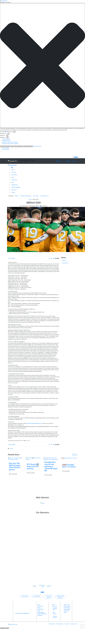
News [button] (12, 169)
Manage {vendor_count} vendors (10, 142)
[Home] (43, 168)
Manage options (6, 139)
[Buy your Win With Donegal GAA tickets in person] (16, 458)
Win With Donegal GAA (25, 195)
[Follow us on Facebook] (74, 157)
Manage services (6, 140)
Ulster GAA (66, 610)
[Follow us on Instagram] (76, 157)
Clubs (12, 177)
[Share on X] (51, 258)
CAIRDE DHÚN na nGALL (62, 161)
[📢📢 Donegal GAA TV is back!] (69, 458)
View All (74, 454)
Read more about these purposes (10, 143)
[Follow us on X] (75, 157)
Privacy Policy (5, 149)
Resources (40, 615)
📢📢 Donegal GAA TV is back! (69, 466)
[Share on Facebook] (49, 258)
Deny (12, 146)
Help (51, 623)
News (39, 604)
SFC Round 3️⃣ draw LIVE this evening (33, 466)
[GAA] (34, 586)
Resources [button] (14, 189)
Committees (14, 179)
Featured (64, 260)
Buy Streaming (36, 596)
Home (30, 199)
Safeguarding (14, 184)
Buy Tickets (36, 195)
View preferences (19, 146)
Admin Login (67, 604)
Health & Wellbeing (15, 187)
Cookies (67, 623)
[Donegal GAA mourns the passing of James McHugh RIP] (51, 458)
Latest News (11, 258)
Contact (13, 192)
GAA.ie (65, 612)
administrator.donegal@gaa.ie (22, 613)
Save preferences (28, 146)
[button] (42, 65)
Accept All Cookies (5, 146)
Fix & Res (13, 172)
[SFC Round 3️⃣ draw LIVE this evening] (34, 458)
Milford (11, 448)
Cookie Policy (5, 148)
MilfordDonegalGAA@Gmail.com (34, 423)
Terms (74, 623)
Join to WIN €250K (72, 161)
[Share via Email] (53, 258)
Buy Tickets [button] (14, 174)
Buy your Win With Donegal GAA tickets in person (15, 466)
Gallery (16, 195)
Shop (12, 182)
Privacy (59, 623)
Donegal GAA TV (45, 195)
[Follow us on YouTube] (77, 157)
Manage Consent (4, 628)
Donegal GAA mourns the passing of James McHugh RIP (50, 466)
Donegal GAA (67, 609)
